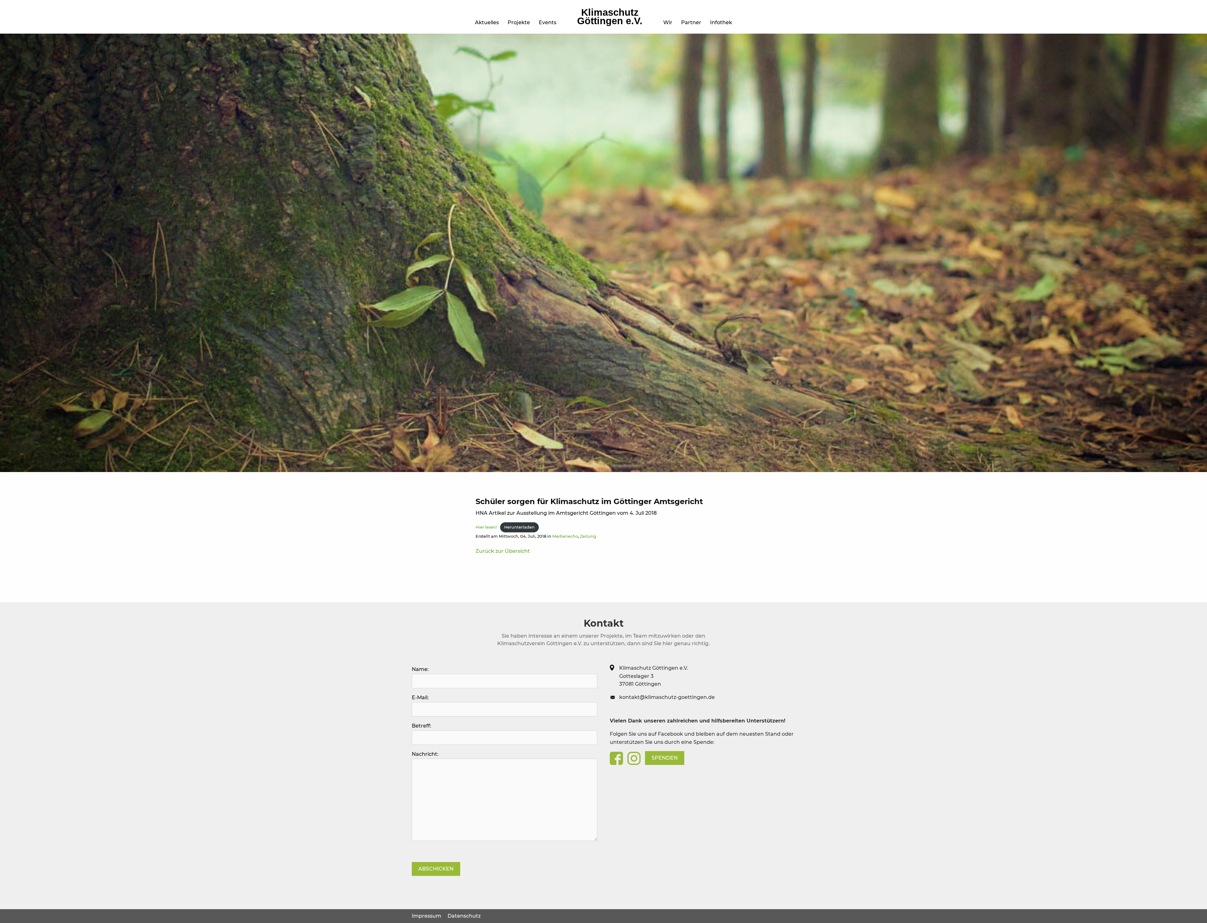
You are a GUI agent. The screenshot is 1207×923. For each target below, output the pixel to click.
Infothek (721, 22)
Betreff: (421, 726)
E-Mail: (420, 697)
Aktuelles (487, 22)
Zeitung (588, 536)
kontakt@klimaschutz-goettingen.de (667, 697)
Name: (420, 669)
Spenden (665, 758)
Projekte (519, 22)
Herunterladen (519, 527)
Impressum (426, 916)
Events (547, 22)
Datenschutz (464, 916)
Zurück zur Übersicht (503, 551)
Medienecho (565, 536)
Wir (667, 22)
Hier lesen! (486, 527)
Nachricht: (425, 754)
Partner (691, 22)
